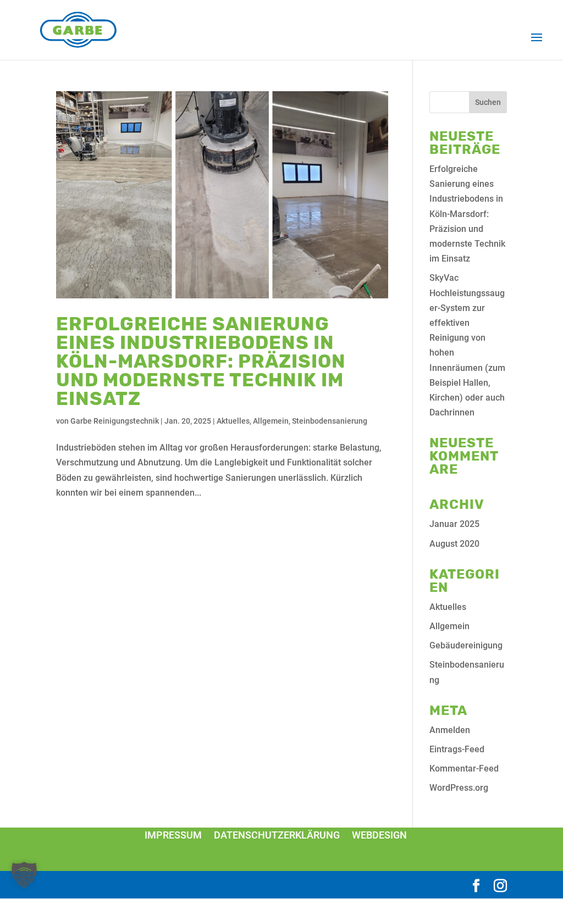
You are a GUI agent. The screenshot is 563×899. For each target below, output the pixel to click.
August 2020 (454, 544)
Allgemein (271, 421)
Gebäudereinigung (466, 645)
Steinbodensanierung (329, 421)
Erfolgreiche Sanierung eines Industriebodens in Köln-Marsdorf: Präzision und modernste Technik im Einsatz (201, 361)
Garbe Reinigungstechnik (114, 421)
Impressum (173, 835)
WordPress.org (458, 788)
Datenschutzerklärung (277, 835)
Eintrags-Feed (456, 749)
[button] (24, 875)
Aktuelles (233, 421)
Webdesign (379, 835)
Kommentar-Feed (464, 768)
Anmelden (449, 730)
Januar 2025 (454, 524)
